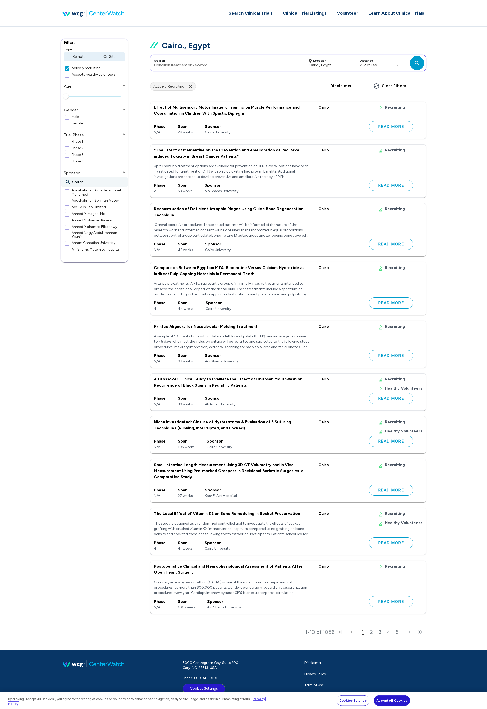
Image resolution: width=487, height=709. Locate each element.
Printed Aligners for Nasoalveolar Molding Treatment (205, 326)
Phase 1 (77, 142)
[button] (94, 42)
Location (319, 60)
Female (77, 123)
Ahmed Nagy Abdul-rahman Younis (94, 235)
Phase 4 (78, 161)
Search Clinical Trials (251, 13)
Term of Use (314, 685)
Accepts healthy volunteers (94, 75)
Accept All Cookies (391, 700)
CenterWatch (93, 13)
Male (75, 117)
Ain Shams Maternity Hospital (96, 249)
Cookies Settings (204, 688)
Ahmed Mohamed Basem (92, 220)
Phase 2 (78, 148)
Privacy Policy (315, 674)
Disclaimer (312, 663)
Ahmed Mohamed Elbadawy (94, 227)
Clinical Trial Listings (305, 13)
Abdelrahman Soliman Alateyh (96, 201)
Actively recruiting (86, 68)
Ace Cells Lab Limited (89, 207)
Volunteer (347, 13)
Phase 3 (78, 155)
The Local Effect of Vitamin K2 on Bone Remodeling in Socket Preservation (227, 513)
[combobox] (226, 63)
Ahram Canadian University (93, 243)
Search (159, 60)
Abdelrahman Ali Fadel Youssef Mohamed (96, 192)
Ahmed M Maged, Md (88, 214)
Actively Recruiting (168, 86)
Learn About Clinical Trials (396, 13)
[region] (243, 700)
